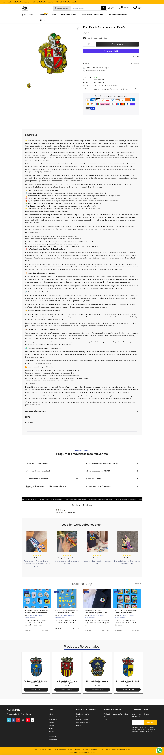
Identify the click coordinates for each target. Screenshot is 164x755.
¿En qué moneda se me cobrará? (38, 479)
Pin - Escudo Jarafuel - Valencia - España (97, 682)
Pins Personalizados (68, 15)
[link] (37, 598)
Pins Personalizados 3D (83, 722)
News (26, 592)
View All (137, 583)
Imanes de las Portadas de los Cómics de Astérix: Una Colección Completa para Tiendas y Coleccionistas (126, 612)
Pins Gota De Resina (82, 720)
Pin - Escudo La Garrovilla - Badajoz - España (128, 682)
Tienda (44, 14)
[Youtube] (28, 720)
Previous (26, 672)
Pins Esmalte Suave (82, 717)
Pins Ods (43, 20)
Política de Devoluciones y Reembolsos (116, 714)
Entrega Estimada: (92, 68)
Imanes (51, 728)
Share (137, 57)
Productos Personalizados (92, 15)
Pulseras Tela (53, 720)
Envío (105, 720)
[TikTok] (32, 720)
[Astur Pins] (25, 8)
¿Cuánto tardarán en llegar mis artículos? (102, 463)
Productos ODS (53, 737)
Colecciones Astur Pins (118, 15)
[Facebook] (13, 720)
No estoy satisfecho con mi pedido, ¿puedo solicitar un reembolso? (46, 487)
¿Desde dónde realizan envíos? (37, 463)
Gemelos (51, 725)
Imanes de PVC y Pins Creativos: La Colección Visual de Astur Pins (67, 612)
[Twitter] (9, 720)
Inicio (54, 15)
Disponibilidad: (88, 77)
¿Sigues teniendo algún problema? (99, 486)
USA (50, 734)
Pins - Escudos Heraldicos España (105, 85)
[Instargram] (23, 720)
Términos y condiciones (111, 717)
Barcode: (86, 82)
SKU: (84, 80)
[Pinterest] (18, 720)
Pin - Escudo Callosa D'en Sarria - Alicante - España (67, 682)
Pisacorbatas (53, 740)
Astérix (51, 714)
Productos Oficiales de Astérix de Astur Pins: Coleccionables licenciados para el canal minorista (36, 612)
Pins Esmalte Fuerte (82, 714)
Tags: (85, 88)
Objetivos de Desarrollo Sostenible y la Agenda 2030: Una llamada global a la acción (96, 612)
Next (137, 672)
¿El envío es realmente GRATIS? (98, 471)
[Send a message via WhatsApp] (159, 750)
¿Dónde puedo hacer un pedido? (38, 471)
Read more (28, 631)
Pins (50, 717)
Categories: (87, 85)
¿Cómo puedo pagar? (94, 479)
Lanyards (51, 731)
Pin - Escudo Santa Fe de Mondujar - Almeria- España (36, 682)
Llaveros (51, 722)
